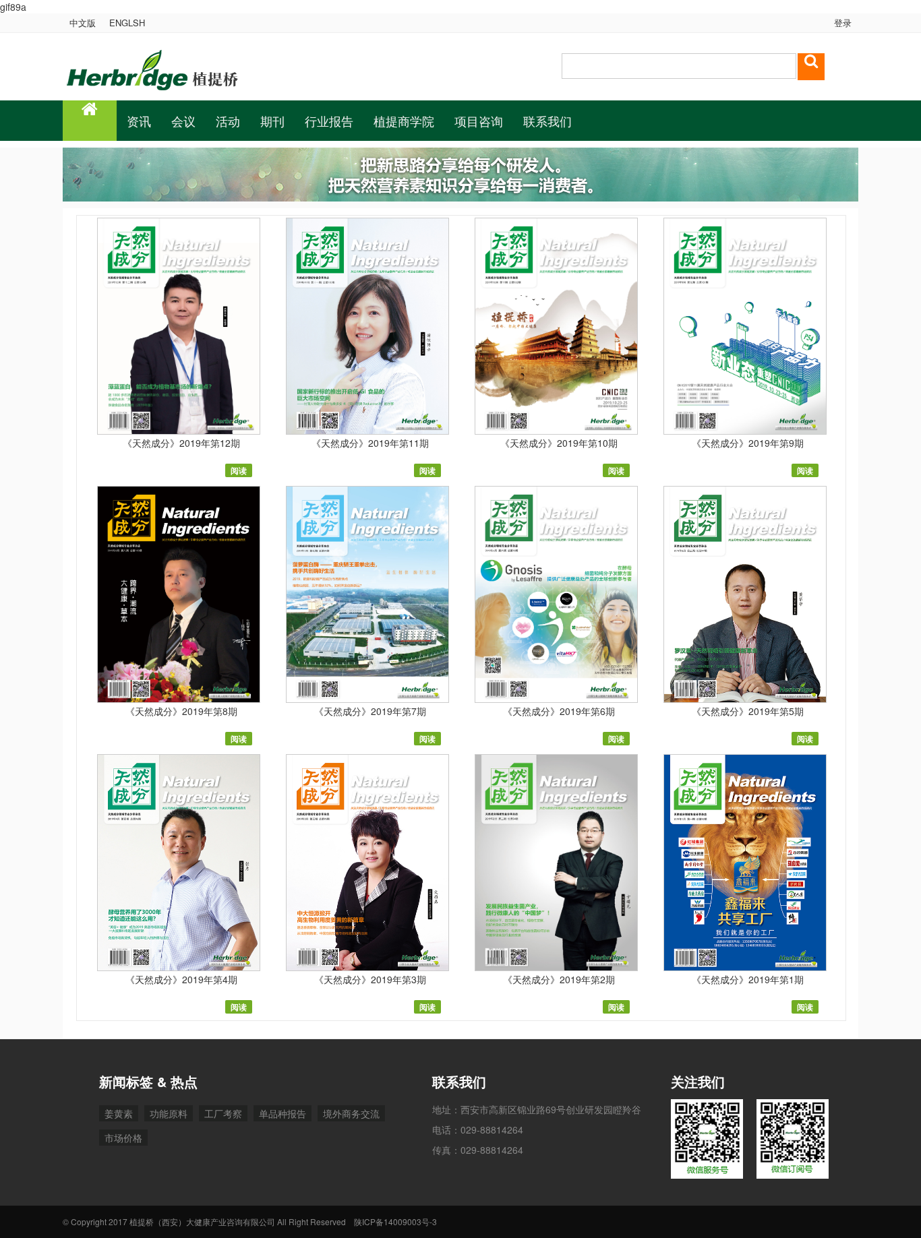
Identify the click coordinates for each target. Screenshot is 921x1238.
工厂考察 (223, 1113)
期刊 (272, 120)
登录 (841, 22)
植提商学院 (404, 120)
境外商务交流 (351, 1113)
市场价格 (123, 1137)
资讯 (139, 120)
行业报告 (329, 120)
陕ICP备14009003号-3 (395, 1221)
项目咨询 (478, 120)
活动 (228, 120)
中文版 (82, 22)
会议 (183, 120)
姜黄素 (119, 1113)
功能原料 (168, 1113)
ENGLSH (127, 22)
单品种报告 (282, 1113)
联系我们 (547, 120)
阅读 (239, 470)
